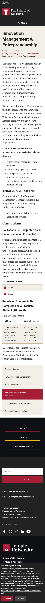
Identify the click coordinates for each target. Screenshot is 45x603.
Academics (15, 51)
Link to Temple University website (18, 548)
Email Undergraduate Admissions (18, 497)
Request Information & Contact (17, 411)
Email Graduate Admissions (15, 491)
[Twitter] (10, 532)
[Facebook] (4, 532)
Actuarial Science (12, 369)
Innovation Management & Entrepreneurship (16, 394)
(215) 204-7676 (9, 524)
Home (4, 51)
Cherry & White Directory (14, 558)
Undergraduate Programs (12, 54)
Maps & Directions (13, 562)
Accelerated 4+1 (31, 54)
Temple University (6, 2)
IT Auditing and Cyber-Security (17, 403)
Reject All (20, 599)
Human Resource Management (17, 377)
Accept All (7, 599)
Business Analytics (13, 385)
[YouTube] (28, 532)
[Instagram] (16, 532)
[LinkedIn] (22, 532)
